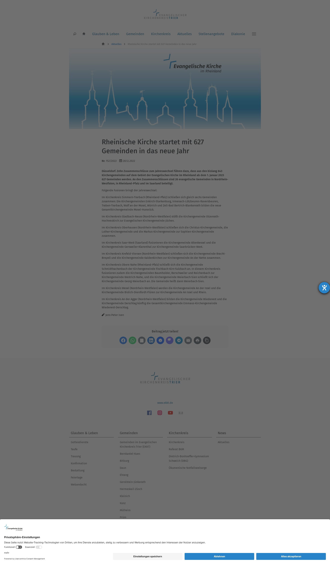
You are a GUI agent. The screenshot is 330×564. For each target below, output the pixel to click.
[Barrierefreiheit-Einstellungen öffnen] (324, 287)
